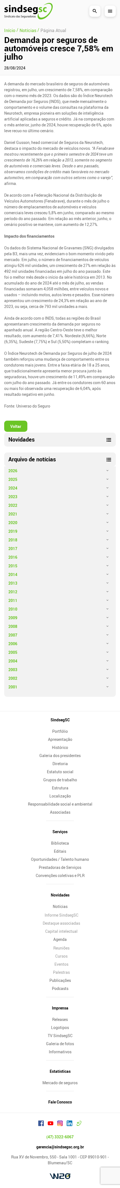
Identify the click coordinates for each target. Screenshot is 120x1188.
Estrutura (60, 788)
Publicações (60, 980)
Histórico (60, 747)
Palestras (61, 972)
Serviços (60, 831)
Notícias (60, 906)
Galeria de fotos (60, 1043)
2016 (12, 557)
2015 (12, 565)
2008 (12, 626)
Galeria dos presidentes (60, 755)
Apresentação (60, 739)
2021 (12, 514)
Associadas (60, 812)
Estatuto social (60, 771)
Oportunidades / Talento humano (60, 859)
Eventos (61, 964)
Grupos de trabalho (60, 779)
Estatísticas (60, 1071)
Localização (60, 796)
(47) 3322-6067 (60, 1136)
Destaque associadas (61, 923)
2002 (12, 678)
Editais (60, 851)
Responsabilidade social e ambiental (60, 804)
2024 (12, 488)
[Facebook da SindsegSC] (41, 1124)
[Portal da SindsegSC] (79, 1124)
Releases (60, 1019)
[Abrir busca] (94, 11)
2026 (12, 470)
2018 (12, 540)
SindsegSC (60, 719)
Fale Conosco (60, 1102)
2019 (12, 531)
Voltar (15, 426)
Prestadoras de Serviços (60, 867)
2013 (12, 583)
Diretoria (60, 763)
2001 (12, 687)
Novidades (60, 895)
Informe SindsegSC (61, 915)
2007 (12, 635)
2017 (12, 548)
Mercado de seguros (60, 1082)
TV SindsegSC (60, 1035)
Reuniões (61, 948)
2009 (12, 617)
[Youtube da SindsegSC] (50, 1124)
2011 (12, 600)
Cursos (61, 956)
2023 (12, 496)
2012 (12, 591)
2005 (12, 652)
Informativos (60, 1051)
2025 (12, 479)
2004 (12, 661)
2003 (12, 669)
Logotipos (60, 1027)
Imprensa (60, 1008)
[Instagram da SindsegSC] (60, 1124)
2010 (12, 609)
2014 (12, 574)
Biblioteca (60, 843)
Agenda (60, 939)
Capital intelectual (61, 931)
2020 (12, 522)
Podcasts (60, 988)
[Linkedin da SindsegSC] (69, 1124)
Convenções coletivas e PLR (60, 875)
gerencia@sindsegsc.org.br (60, 1147)
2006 (12, 643)
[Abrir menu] (110, 11)
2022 (12, 505)
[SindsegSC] (28, 11)
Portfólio (60, 731)
